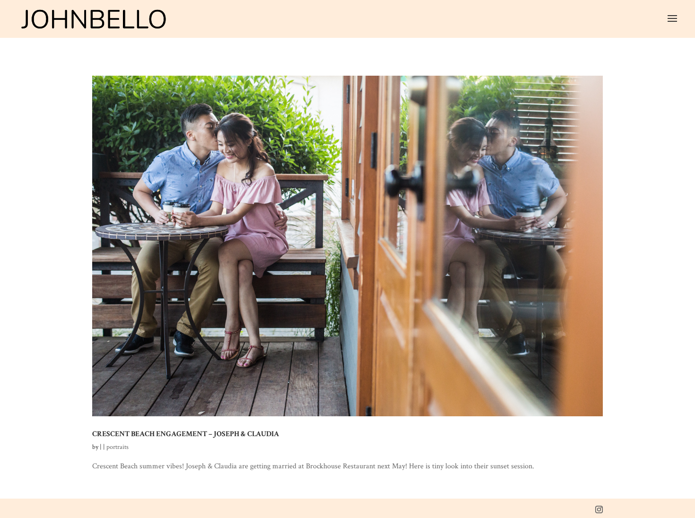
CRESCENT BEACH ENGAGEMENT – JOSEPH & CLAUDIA (185, 434)
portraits (117, 447)
